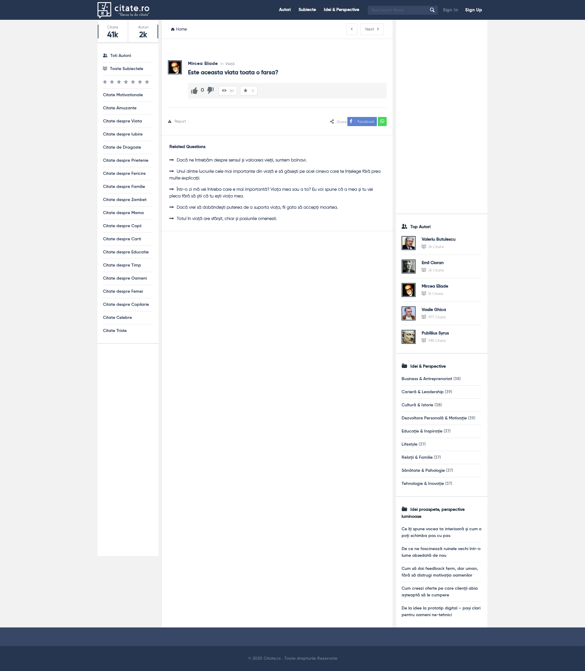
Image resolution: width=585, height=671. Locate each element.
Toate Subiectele (126, 69)
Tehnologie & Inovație (423, 484)
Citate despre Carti (122, 239)
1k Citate (435, 293)
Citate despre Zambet (125, 200)
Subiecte (307, 10)
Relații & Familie (417, 457)
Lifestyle (409, 444)
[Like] (194, 90)
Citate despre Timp (122, 265)
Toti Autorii (120, 56)
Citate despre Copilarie (126, 304)
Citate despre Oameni (125, 278)
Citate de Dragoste (122, 147)
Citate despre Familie (124, 187)
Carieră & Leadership (423, 392)
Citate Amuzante (119, 108)
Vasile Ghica (434, 310)
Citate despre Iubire (123, 134)
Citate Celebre (117, 318)
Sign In (450, 10)
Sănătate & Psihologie (423, 470)
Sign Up (473, 10)
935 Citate (436, 340)
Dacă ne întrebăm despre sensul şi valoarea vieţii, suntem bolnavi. (242, 159)
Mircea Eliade (435, 286)
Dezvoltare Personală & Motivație (434, 418)
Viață (230, 64)
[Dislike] (210, 90)
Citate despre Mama (123, 213)
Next (369, 29)
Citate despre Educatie (126, 252)
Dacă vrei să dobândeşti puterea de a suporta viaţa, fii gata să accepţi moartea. (257, 207)
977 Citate (436, 317)
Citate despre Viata (122, 121)
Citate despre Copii (122, 226)
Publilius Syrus (435, 333)
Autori (285, 10)
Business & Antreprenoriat (427, 379)
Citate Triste (115, 331)
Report (180, 121)
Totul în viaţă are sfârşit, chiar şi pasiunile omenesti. (227, 218)
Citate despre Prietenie (125, 160)
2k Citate (435, 247)
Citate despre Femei (123, 291)
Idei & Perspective (341, 10)
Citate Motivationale (123, 95)
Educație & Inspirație (422, 431)
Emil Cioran (433, 263)
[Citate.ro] (128, 10)
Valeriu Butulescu (439, 239)
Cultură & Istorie (417, 405)
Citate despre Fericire (124, 173)
